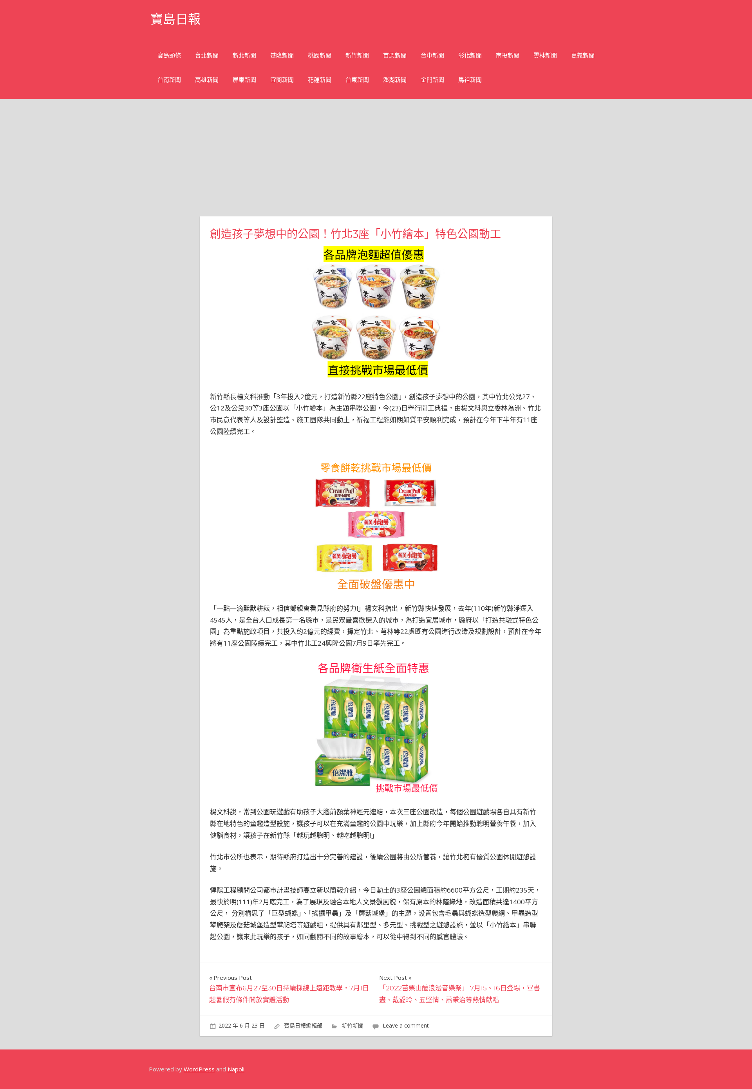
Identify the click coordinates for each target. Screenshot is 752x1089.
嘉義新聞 (583, 55)
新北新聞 (244, 55)
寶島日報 (175, 19)
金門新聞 (432, 79)
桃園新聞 (319, 55)
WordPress (199, 1069)
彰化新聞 (470, 55)
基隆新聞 (282, 55)
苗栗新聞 (395, 55)
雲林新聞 (545, 55)
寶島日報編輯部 (303, 1025)
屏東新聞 (244, 79)
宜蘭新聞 (282, 79)
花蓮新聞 (319, 79)
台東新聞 (357, 79)
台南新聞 (169, 79)
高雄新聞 (207, 79)
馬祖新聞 (470, 79)
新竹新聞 (357, 55)
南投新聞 (507, 55)
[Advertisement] (376, 157)
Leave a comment (406, 1025)
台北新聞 (207, 55)
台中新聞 (432, 55)
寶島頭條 (169, 55)
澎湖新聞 (395, 79)
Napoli (236, 1069)
